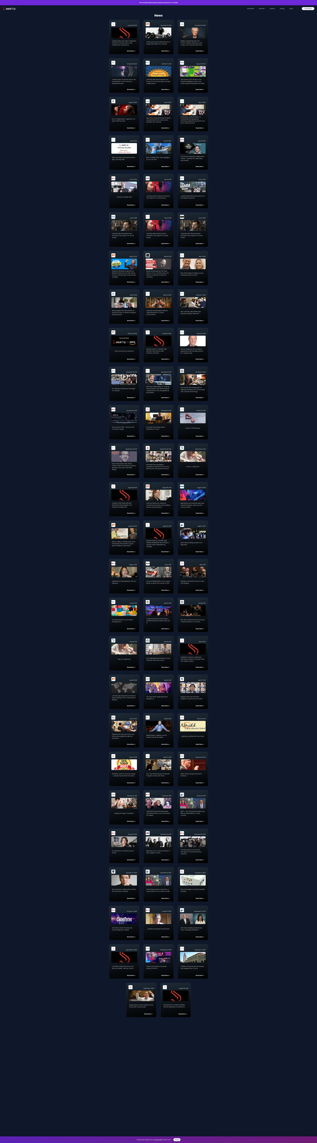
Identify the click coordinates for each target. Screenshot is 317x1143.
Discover (262, 9)
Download (250, 9)
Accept (177, 1140)
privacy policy (158, 1140)
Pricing (282, 9)
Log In (291, 9)
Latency (272, 9)
